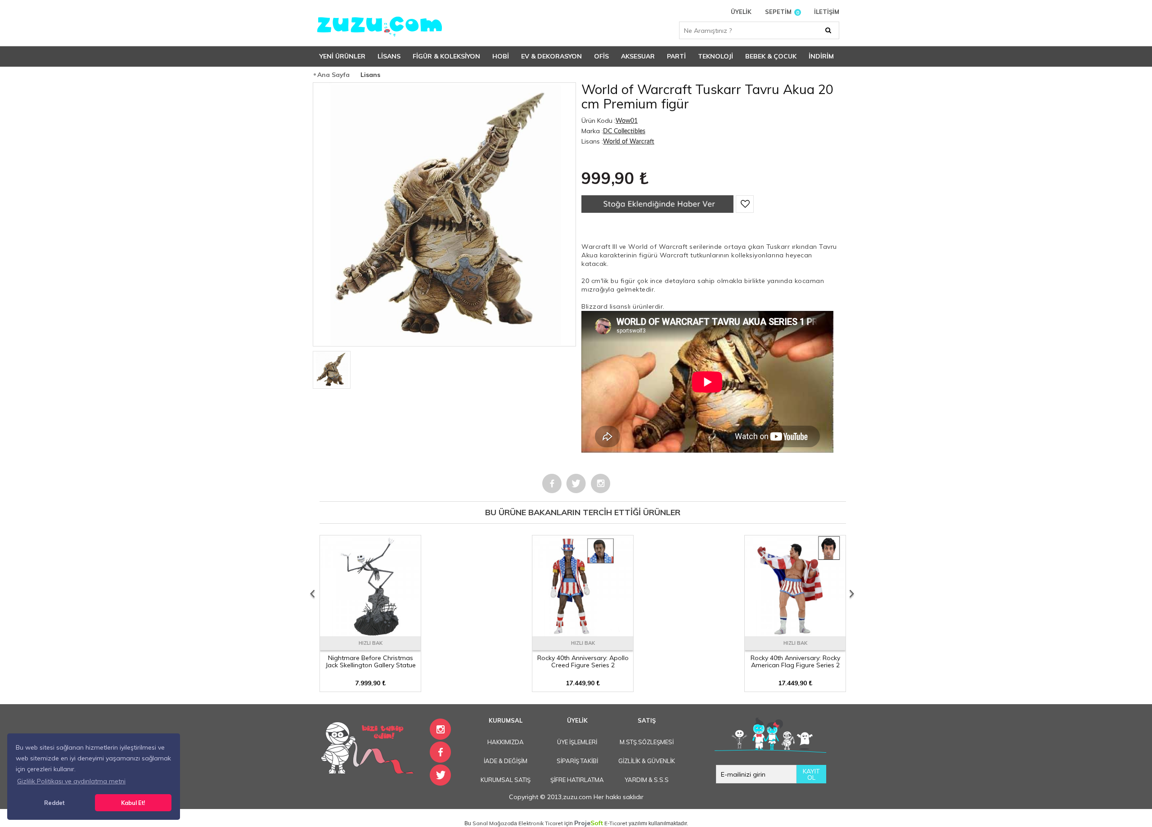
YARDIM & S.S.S (647, 779)
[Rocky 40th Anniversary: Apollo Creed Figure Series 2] (582, 633)
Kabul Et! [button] (133, 802)
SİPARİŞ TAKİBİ (577, 760)
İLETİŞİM (826, 12)
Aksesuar (638, 56)
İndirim (821, 56)
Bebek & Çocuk (770, 56)
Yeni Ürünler (342, 56)
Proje (588, 823)
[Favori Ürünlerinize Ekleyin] (745, 204)
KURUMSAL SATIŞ (506, 779)
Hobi (500, 56)
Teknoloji (715, 56)
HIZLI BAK (370, 643)
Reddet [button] (54, 802)
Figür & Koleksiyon (446, 56)
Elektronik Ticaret (540, 823)
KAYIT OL (811, 774)
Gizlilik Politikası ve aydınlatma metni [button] (71, 781)
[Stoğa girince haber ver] (657, 211)
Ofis (601, 56)
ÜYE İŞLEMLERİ (577, 742)
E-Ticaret (615, 823)
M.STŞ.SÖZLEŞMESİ (647, 742)
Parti (676, 56)
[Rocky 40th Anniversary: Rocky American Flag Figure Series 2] (795, 633)
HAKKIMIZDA (505, 742)
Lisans (389, 56)
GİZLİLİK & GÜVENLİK (646, 760)
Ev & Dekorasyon (551, 56)
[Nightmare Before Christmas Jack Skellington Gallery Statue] (370, 633)
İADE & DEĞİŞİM (505, 760)
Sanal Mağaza (491, 823)
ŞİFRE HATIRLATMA (577, 779)
